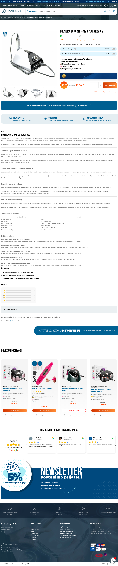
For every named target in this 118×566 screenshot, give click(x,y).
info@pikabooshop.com (95, 5)
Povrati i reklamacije (66, 531)
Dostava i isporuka (66, 533)
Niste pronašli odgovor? (59, 330)
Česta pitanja (13, 5)
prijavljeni (12, 321)
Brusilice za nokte (23, 17)
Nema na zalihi (74, 410)
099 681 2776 (82, 5)
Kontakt (54, 5)
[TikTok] (111, 5)
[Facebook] (104, 5)
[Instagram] (108, 5)
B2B (59, 5)
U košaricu (110, 85)
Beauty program (12, 17)
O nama (4, 5)
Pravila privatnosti (66, 537)
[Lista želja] (109, 11)
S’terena (32, 5)
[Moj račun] (105, 11)
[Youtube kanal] (115, 5)
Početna (3, 17)
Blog (38, 5)
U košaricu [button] (15, 410)
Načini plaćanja (65, 529)
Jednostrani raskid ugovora (68, 535)
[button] (55, 93)
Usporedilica (23, 5)
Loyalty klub (45, 5)
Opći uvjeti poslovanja (67, 527)
